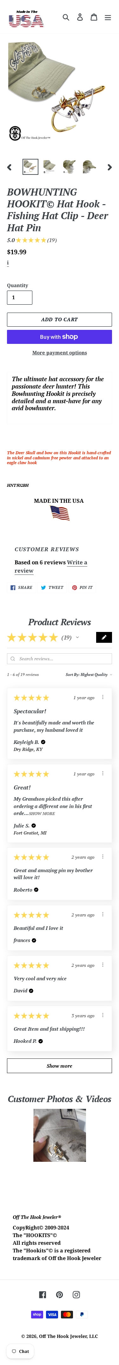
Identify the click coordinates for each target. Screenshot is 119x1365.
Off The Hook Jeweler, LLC (68, 1336)
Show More (42, 813)
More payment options (59, 352)
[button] (77, 637)
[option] (30, 166)
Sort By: (73, 674)
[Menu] (108, 17)
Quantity (17, 285)
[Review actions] (102, 697)
